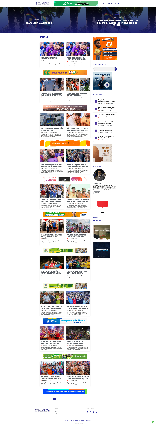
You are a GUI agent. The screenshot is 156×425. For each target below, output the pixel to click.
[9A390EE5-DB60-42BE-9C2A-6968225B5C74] (65, 181)
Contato (113, 3)
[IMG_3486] (65, 253)
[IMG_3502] (65, 146)
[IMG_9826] (76, 5)
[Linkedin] (100, 220)
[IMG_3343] (65, 110)
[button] (118, 3)
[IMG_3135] (65, 75)
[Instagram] (97, 220)
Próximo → (73, 399)
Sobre (108, 3)
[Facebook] (94, 220)
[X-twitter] (103, 220)
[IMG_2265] (65, 217)
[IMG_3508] (65, 394)
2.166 (67, 399)
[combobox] (104, 69)
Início (104, 3)
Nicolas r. (81, 423)
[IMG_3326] (65, 359)
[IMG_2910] (65, 323)
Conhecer (96, 192)
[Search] (116, 69)
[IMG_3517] (105, 60)
